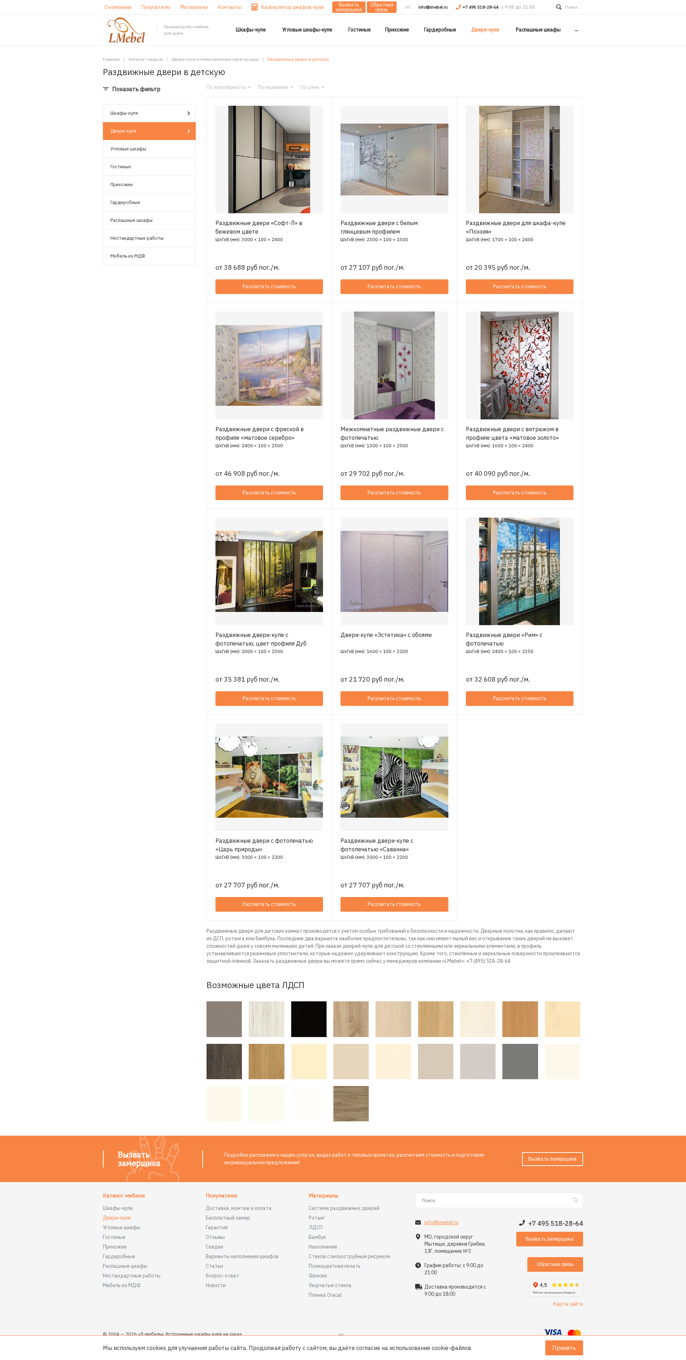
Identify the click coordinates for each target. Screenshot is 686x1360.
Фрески (318, 1275)
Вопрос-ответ (222, 1275)
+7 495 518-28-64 (481, 7)
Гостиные (120, 167)
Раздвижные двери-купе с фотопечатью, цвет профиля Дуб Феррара (261, 643)
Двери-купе (123, 131)
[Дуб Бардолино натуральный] (351, 1019)
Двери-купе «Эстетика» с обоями (386, 634)
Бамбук (317, 1237)
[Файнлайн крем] (478, 1019)
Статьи (214, 1266)
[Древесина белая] (266, 1019)
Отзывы (215, 1237)
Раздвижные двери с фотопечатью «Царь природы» (264, 845)
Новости (216, 1285)
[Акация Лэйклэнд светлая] (393, 1019)
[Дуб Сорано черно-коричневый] (309, 1019)
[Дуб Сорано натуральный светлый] (435, 1019)
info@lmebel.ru (433, 7)
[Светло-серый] (478, 1061)
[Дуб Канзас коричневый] (351, 1103)
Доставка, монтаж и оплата (239, 1208)
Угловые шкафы (128, 149)
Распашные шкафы (131, 220)
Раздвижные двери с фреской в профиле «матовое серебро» (259, 433)
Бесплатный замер (228, 1218)
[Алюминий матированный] (224, 1019)
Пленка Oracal (325, 1295)
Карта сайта (568, 1304)
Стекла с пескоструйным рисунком (349, 1256)
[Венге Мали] (224, 1061)
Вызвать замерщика (348, 7)
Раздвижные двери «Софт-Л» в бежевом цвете (258, 227)
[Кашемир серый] (435, 1061)
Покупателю (222, 1196)
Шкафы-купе (124, 113)
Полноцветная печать (335, 1266)
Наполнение (323, 1247)
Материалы (323, 1196)
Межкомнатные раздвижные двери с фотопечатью (392, 433)
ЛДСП (316, 1227)
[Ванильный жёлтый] (309, 1061)
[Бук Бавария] (520, 1019)
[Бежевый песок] (351, 1061)
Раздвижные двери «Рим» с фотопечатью (504, 639)
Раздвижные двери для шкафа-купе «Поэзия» (516, 227)
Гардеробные (125, 202)
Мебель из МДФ (127, 256)
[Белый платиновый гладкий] (562, 1061)
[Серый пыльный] (520, 1061)
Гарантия (217, 1227)
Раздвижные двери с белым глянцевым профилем (379, 227)
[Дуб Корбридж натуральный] (266, 1061)
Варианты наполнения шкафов (242, 1256)
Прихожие (121, 184)
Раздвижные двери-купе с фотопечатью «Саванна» (376, 845)
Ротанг (317, 1218)
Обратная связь (381, 7)
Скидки (214, 1247)
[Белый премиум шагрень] (266, 1103)
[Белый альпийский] (309, 1103)
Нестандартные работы (137, 238)
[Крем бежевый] (393, 1061)
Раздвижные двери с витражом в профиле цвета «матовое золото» (512, 433)
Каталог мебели (124, 1196)
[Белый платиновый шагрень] (224, 1103)
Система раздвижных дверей (344, 1208)
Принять (564, 1347)
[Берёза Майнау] (562, 1019)
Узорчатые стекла (330, 1285)
